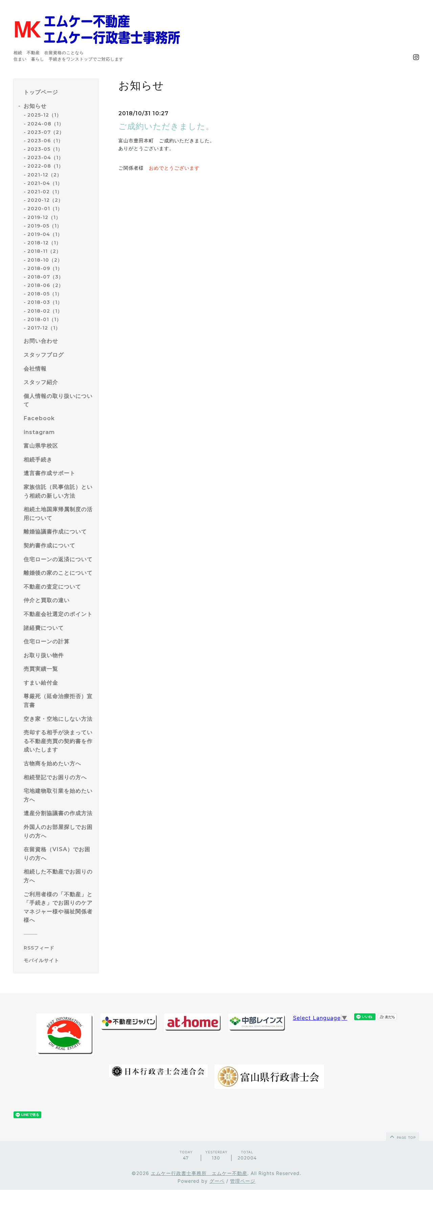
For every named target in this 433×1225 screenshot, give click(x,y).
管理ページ (242, 1181)
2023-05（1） (45, 149)
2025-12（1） (44, 115)
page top (405, 1137)
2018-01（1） (44, 319)
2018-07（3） (45, 277)
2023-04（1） (45, 157)
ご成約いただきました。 (166, 126)
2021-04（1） (45, 183)
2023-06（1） (45, 141)
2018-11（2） (44, 251)
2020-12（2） (45, 200)
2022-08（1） (45, 166)
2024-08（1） (45, 124)
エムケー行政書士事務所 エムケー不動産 (199, 1173)
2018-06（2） (45, 285)
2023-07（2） (45, 132)
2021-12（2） (44, 175)
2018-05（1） (44, 294)
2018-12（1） (44, 243)
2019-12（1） (44, 217)
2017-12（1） (44, 328)
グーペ (217, 1181)
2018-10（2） (45, 260)
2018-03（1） (45, 302)
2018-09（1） (45, 268)
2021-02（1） (44, 192)
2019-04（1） (45, 234)
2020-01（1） (45, 209)
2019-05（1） (44, 226)
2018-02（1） (45, 311)
